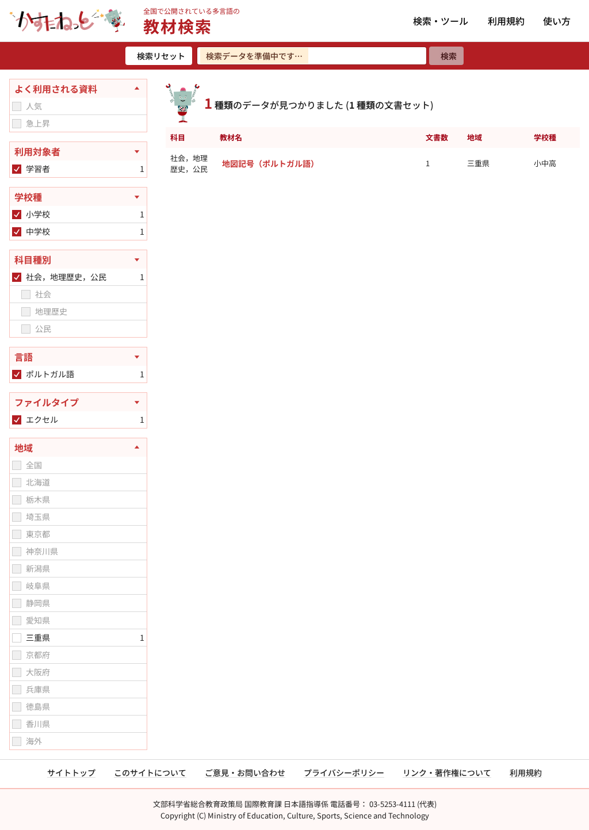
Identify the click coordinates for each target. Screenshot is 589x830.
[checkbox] (16, 106)
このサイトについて (150, 772)
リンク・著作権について (447, 772)
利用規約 (506, 21)
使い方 (557, 21)
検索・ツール (440, 21)
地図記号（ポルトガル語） (270, 163)
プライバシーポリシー (344, 772)
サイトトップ (71, 772)
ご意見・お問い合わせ (245, 772)
